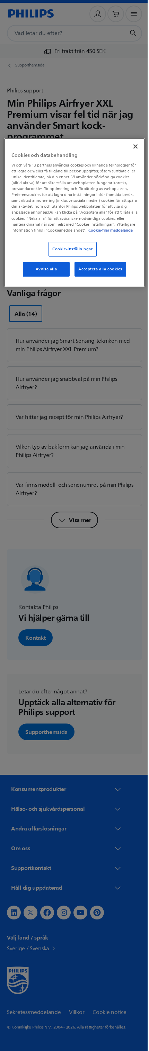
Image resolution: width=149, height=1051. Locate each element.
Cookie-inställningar (70, 254)
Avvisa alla (43, 274)
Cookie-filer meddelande (76, 235)
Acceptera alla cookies (98, 274)
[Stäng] (130, 145)
